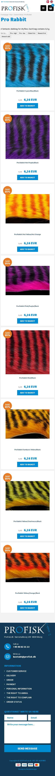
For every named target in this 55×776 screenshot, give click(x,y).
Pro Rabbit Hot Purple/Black (27, 162)
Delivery (11, 675)
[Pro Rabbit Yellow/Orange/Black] (27, 567)
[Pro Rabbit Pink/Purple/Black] (27, 280)
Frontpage (4, 14)
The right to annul (17, 693)
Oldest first (31, 33)
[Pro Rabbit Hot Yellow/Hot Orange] (27, 208)
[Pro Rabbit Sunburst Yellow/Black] (27, 423)
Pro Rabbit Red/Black (27, 378)
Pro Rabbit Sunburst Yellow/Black (27, 449)
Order (9, 679)
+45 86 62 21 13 (21, 646)
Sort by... (4, 33)
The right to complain (19, 697)
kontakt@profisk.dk (24, 656)
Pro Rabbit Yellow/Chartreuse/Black (27, 521)
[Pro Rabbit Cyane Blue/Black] (27, 65)
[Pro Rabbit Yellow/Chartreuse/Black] (27, 495)
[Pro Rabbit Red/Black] (27, 352)
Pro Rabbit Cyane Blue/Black (27, 91)
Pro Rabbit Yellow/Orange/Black (27, 593)
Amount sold (6, 36)
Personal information (19, 688)
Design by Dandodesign (27, 769)
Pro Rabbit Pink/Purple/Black (27, 306)
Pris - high (13, 33)
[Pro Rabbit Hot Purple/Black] (27, 136)
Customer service (16, 671)
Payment (11, 684)
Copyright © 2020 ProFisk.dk (20, 760)
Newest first (42, 33)
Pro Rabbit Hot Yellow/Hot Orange (27, 234)
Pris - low (22, 33)
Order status (14, 701)
